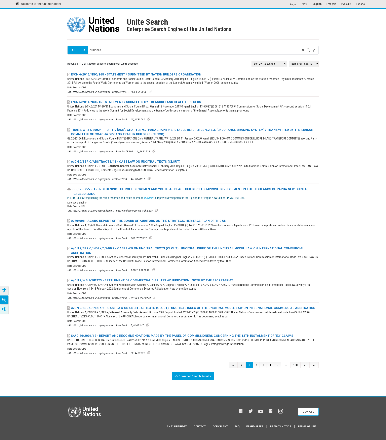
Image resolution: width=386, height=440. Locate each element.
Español (360, 3)
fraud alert (254, 426)
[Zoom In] (4, 299)
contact (200, 426)
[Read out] (4, 309)
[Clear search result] (303, 50)
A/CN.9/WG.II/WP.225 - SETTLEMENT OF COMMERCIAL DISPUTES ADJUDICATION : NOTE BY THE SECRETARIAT (152, 280)
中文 (305, 3)
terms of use (307, 426)
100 (295, 365)
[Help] (313, 50)
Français (331, 3)
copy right (220, 426)
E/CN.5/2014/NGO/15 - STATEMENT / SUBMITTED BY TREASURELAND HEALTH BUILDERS (136, 102)
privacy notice (280, 426)
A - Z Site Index (177, 426)
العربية (293, 3)
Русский (346, 3)
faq (237, 426)
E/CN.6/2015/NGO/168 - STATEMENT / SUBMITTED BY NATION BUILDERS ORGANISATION (136, 74)
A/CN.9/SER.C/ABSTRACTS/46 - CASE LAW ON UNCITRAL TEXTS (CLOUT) (125, 161)
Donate (308, 411)
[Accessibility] (4, 290)
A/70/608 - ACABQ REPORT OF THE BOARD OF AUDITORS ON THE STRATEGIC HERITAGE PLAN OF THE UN (148, 221)
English (317, 3)
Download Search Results (195, 376)
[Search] (308, 50)
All (73, 50)
